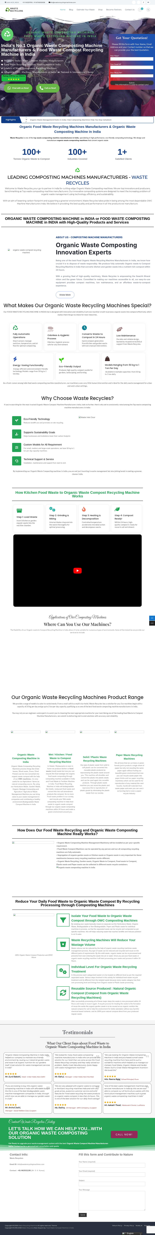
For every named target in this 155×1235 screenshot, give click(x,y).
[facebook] (143, 2)
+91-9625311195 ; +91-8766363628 (34, 2)
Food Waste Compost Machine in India (60, 1228)
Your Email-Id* (115, 64)
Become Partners (113, 10)
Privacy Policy (129, 1225)
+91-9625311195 (24, 1170)
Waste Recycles (27, 1228)
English (130, 1233)
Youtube (147, 1225)
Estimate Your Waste (86, 10)
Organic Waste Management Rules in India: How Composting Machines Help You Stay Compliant (70, 120)
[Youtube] (148, 2)
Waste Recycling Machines (27, 1225)
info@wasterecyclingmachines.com (63, 2)
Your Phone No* (116, 73)
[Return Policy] (134, 2)
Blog (71, 10)
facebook (139, 1225)
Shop (100, 10)
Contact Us (129, 10)
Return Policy (117, 1225)
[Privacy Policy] (138, 2)
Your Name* (114, 56)
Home (62, 10)
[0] (140, 10)
